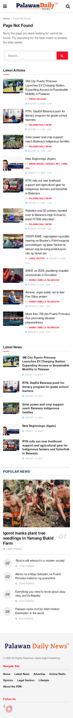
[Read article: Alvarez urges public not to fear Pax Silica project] (13, 297)
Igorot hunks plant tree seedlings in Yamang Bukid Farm (28, 538)
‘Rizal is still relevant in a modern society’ (40, 560)
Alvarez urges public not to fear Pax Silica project (44, 294)
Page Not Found (22, 18)
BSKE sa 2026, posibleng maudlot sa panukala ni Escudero (47, 272)
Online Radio (57, 674)
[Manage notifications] (9, 709)
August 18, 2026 (36, 103)
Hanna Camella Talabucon (44, 280)
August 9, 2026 (56, 258)
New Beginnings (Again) (40, 158)
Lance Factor (36, 258)
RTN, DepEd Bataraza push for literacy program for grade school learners (46, 115)
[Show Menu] (5, 6)
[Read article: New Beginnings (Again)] (13, 163)
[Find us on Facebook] (4, 706)
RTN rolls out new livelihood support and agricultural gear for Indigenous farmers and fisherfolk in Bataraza (46, 186)
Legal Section (25, 680)
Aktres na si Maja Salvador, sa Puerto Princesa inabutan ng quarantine (38, 576)
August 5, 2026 (35, 332)
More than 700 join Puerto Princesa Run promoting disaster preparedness (47, 318)
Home (6, 18)
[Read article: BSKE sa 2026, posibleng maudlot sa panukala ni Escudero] (13, 275)
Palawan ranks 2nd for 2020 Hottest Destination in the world (37, 611)
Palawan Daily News (40, 124)
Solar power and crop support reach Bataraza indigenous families (47, 139)
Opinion (8, 680)
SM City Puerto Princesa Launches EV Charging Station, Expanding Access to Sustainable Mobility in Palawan (46, 87)
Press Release (37, 99)
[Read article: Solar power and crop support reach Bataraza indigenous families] (13, 142)
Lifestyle (44, 680)
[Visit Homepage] (36, 6)
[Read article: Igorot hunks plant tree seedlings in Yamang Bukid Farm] (36, 503)
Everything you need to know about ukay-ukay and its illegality (40, 594)
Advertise (39, 674)
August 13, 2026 (36, 202)
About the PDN (12, 686)
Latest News (21, 674)
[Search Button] (68, 6)
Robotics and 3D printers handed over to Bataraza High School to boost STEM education (46, 214)
